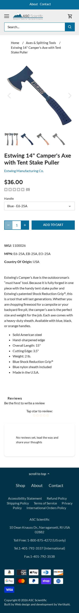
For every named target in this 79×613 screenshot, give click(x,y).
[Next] (69, 95)
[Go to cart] (70, 16)
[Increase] (25, 225)
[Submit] (70, 27)
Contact (45, 4)
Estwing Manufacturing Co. (24, 171)
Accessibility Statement (25, 498)
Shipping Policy (18, 503)
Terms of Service (45, 503)
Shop (20, 485)
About (33, 4)
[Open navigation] (6, 16)
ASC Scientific (37, 600)
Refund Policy (57, 498)
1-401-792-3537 (31, 548)
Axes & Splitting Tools (41, 43)
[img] (14, 189)
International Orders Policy (46, 508)
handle (9, 198)
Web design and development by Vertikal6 (42, 604)
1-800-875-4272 (39, 540)
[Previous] (9, 95)
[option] (39, 95)
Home (15, 43)
